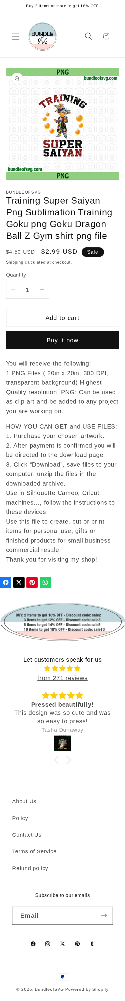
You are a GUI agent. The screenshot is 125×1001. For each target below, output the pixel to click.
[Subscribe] (104, 916)
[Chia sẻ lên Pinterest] (32, 582)
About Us (24, 801)
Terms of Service (34, 851)
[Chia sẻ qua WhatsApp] (45, 582)
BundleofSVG (49, 989)
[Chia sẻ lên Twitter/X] (19, 582)
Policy (20, 818)
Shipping (14, 262)
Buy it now (63, 340)
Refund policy (30, 868)
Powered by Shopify (86, 989)
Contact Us (27, 835)
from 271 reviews (62, 678)
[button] (15, 36)
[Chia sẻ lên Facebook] (5, 582)
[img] (62, 668)
